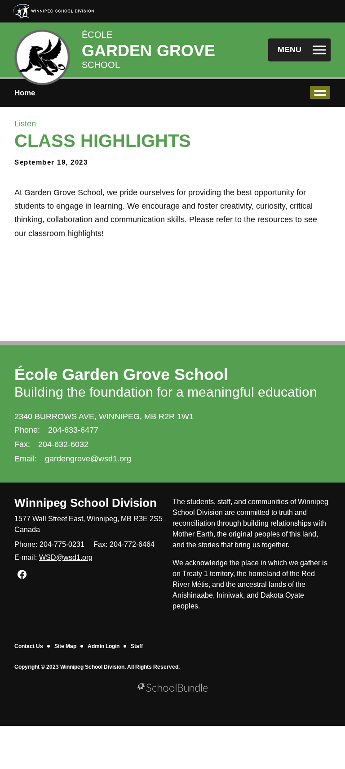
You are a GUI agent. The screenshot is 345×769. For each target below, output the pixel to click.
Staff (137, 646)
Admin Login (103, 646)
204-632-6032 (63, 444)
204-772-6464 (132, 544)
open (320, 92)
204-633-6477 (73, 429)
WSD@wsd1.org (66, 557)
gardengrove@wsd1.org (88, 458)
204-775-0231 (62, 544)
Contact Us (28, 646)
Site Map (65, 646)
